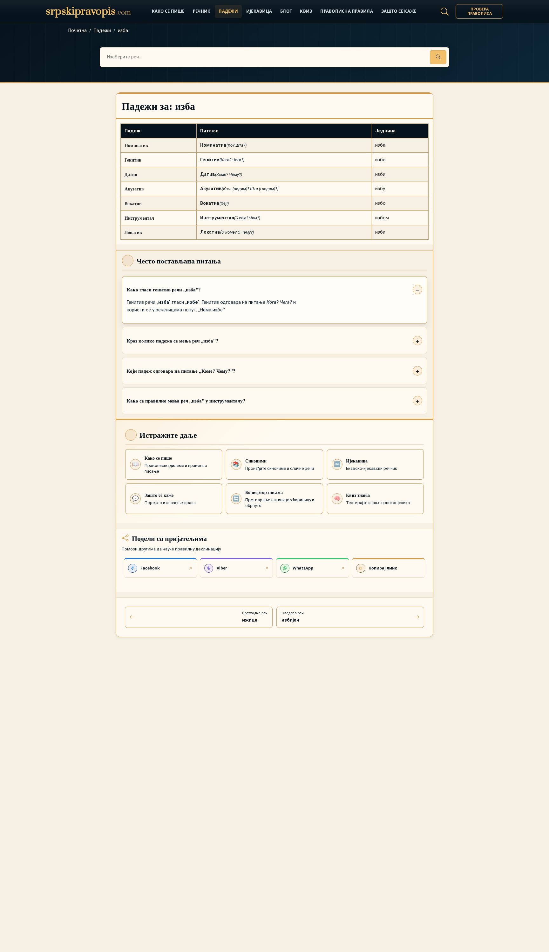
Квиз (306, 11)
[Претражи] (438, 57)
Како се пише (168, 11)
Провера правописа (479, 11)
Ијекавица (259, 11)
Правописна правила (346, 11)
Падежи (228, 11)
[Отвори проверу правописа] (444, 11)
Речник (202, 11)
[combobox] (274, 57)
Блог (286, 11)
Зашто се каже (398, 11)
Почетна (77, 30)
